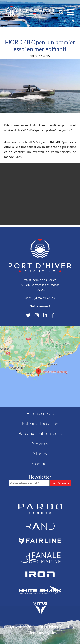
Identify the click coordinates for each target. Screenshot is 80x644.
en (72, 21)
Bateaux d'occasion (40, 423)
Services (40, 443)
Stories (40, 453)
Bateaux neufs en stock (40, 433)
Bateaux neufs (40, 413)
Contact (40, 463)
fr (64, 21)
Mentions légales (42, 632)
